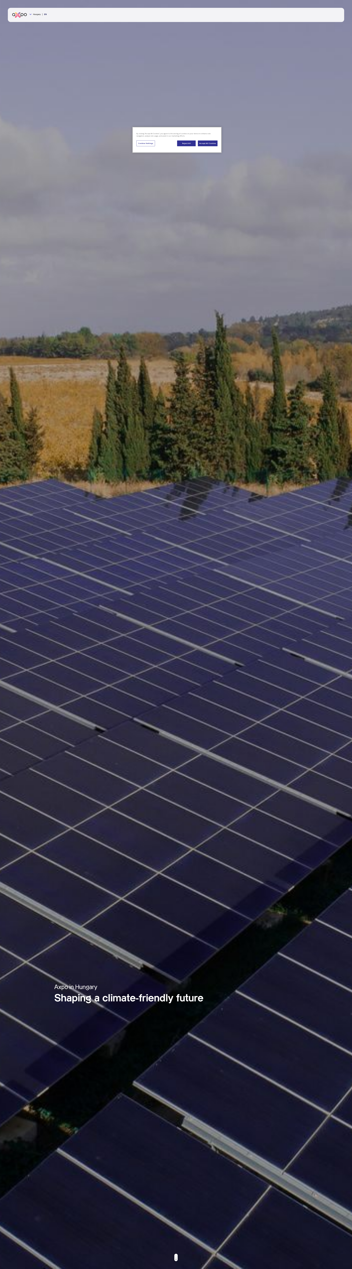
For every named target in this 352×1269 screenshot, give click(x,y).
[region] (177, 140)
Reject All (186, 143)
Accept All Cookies (207, 143)
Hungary (37, 14)
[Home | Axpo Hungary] (21, 15)
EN (45, 14)
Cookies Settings (145, 143)
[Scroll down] (176, 1257)
